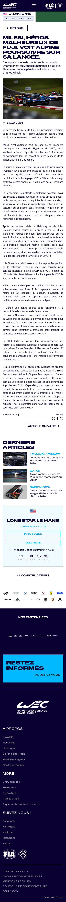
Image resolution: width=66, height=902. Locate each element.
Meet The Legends (14, 759)
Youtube (8, 832)
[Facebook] (57, 418)
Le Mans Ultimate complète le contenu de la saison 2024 (46, 460)
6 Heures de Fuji (11, 414)
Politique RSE (11, 798)
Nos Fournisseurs (13, 765)
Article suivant (42, 426)
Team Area (9, 787)
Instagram (9, 838)
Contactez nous (15, 871)
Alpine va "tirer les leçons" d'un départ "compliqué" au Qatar (46, 477)
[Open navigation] (34, 6)
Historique (9, 748)
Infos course (33, 533)
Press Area (9, 793)
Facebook (9, 821)
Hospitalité (9, 742)
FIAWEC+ (9, 737)
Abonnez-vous (47, 675)
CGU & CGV (10, 891)
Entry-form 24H (12, 782)
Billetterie (33, 542)
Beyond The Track (14, 754)
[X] (53, 418)
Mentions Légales (17, 881)
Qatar (35, 471)
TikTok (7, 843)
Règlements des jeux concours (21, 804)
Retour (16, 28)
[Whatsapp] (61, 418)
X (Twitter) (9, 826)
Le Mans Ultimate (45, 454)
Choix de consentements (22, 876)
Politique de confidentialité (25, 886)
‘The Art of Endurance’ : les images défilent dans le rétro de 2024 (46, 493)
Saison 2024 (40, 487)
